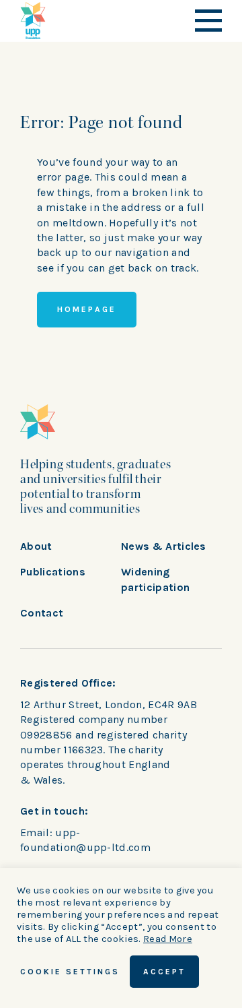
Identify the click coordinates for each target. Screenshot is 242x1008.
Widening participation (155, 579)
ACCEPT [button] (164, 971)
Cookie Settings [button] (70, 971)
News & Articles (163, 546)
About (36, 546)
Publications (52, 571)
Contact (41, 612)
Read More (167, 939)
